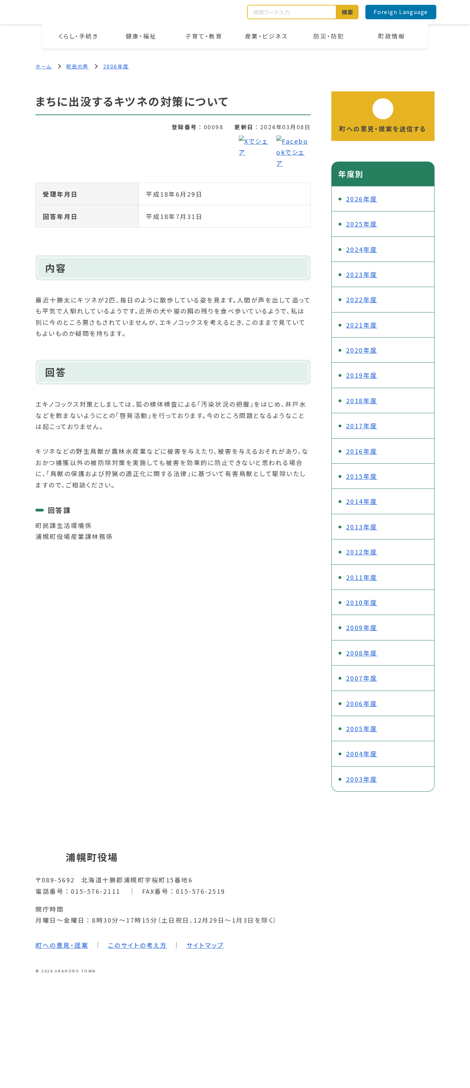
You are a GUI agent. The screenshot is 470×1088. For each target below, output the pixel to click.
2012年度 (361, 551)
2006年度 (116, 66)
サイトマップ (205, 945)
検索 (348, 12)
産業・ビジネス (266, 36)
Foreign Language (401, 12)
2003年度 (361, 778)
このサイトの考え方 (137, 945)
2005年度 (361, 728)
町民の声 (77, 66)
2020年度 (361, 349)
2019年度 (361, 375)
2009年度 (361, 627)
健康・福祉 (141, 36)
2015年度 (361, 476)
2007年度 (361, 677)
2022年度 (361, 299)
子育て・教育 (203, 36)
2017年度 (361, 425)
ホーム (43, 66)
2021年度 (361, 324)
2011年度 (361, 577)
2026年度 (361, 198)
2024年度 (361, 249)
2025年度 (361, 223)
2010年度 (361, 602)
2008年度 (361, 652)
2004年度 (361, 753)
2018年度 (361, 400)
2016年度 (361, 451)
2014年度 (361, 501)
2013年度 (361, 526)
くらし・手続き (78, 36)
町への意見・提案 (61, 945)
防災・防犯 (328, 36)
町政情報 (391, 36)
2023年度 (361, 274)
